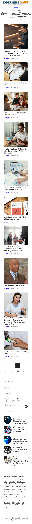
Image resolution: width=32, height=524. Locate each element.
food (23, 484)
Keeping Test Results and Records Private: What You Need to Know (14, 322)
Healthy (14, 489)
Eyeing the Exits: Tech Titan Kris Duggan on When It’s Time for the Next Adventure (16, 53)
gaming (18, 486)
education (12, 481)
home (19, 489)
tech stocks (7, 502)
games (12, 486)
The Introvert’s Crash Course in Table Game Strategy (20, 449)
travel (18, 502)
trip (23, 502)
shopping (17, 494)
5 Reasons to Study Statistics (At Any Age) (15, 84)
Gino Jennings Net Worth (14, 285)
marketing (22, 492)
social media (22, 497)
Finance (11, 484)
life (16, 492)
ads (5, 476)
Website (17, 505)
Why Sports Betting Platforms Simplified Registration (20, 429)
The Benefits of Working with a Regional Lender (16, 113)
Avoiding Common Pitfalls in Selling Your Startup (15, 218)
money (5, 494)
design (5, 481)
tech (10, 499)
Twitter (6, 505)
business (6, 58)
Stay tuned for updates (12, 399)
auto (8, 476)
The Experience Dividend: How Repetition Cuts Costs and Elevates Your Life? (20, 461)
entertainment (21, 481)
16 (18, 370)
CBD (14, 478)
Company (20, 478)
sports (5, 499)
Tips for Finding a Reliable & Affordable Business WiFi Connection (15, 151)
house (25, 489)
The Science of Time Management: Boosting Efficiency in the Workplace (14, 249)
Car (5, 478)
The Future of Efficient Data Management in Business (15, 189)
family (5, 484)
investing (10, 492)
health (24, 486)
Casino (9, 478)
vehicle (12, 505)
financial (17, 484)
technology (16, 499)
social (15, 497)
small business (8, 497)
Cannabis (21, 476)
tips (13, 502)
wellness (24, 505)
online (11, 494)
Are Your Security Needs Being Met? (16, 352)
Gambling (6, 486)
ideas (5, 492)
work (5, 507)
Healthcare (7, 489)
